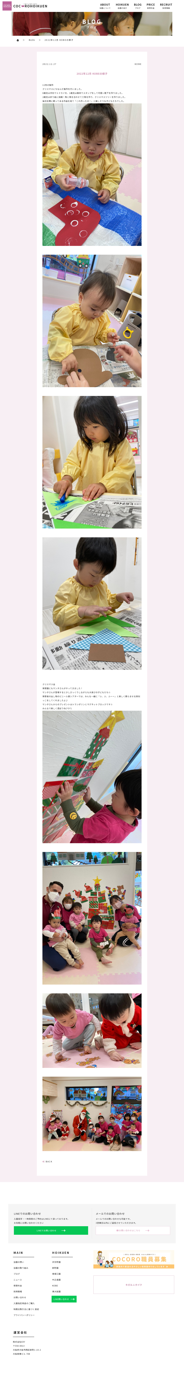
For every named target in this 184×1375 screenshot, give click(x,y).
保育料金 (18, 1286)
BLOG (138, 6)
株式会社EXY (19, 1342)
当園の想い (19, 1262)
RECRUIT (166, 6)
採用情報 (18, 1292)
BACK (49, 1162)
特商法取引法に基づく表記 (26, 1309)
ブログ (17, 1274)
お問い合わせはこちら (129, 1231)
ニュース (18, 1280)
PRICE (151, 6)
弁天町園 (56, 1262)
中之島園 (56, 1280)
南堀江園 (56, 1274)
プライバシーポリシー (24, 1315)
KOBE (55, 1286)
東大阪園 (56, 1292)
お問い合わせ (20, 1298)
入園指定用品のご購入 (24, 1303)
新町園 (55, 1268)
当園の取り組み (21, 1268)
